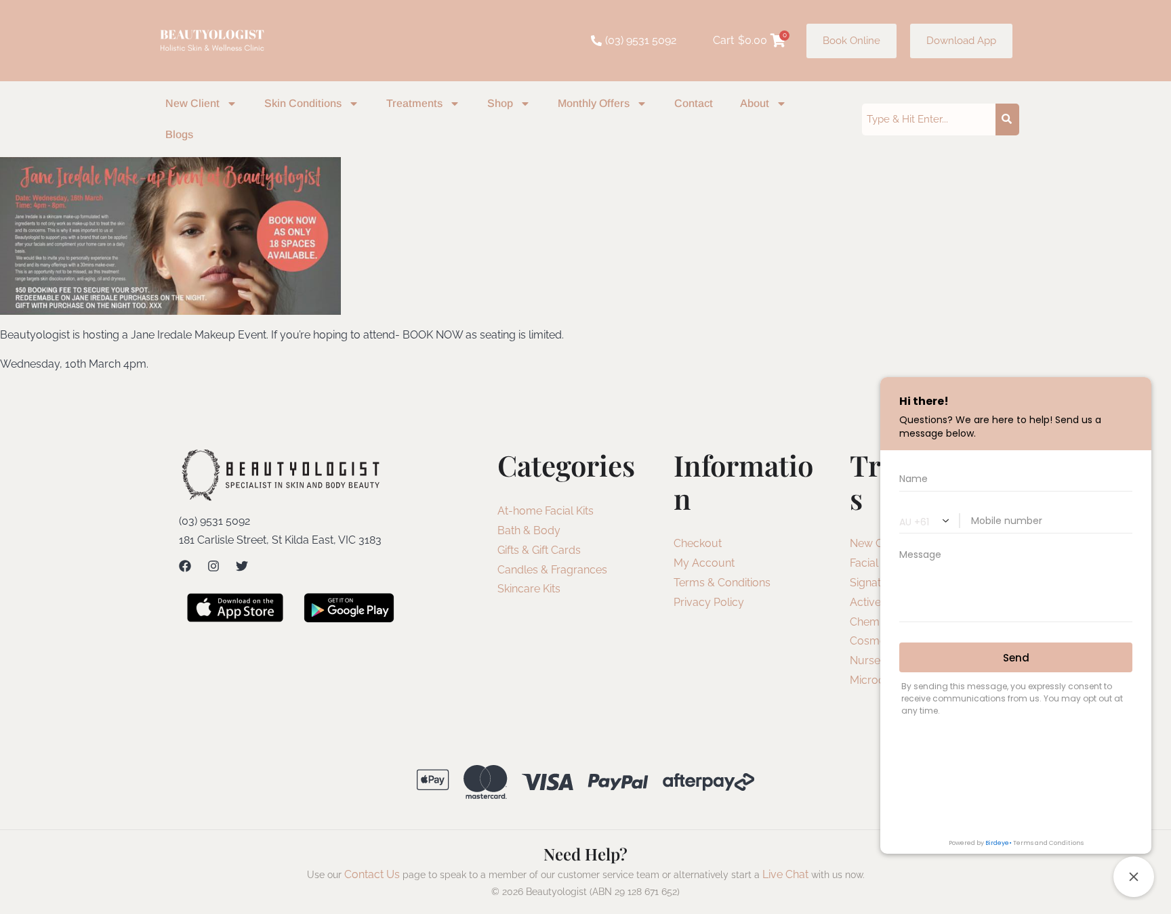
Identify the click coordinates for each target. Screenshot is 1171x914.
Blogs (179, 134)
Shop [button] (500, 103)
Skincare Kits (528, 588)
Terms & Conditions (722, 582)
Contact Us (372, 874)
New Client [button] (192, 103)
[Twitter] (242, 566)
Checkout (698, 543)
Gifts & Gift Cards (539, 550)
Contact (693, 103)
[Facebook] (185, 566)
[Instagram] (213, 566)
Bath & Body (528, 530)
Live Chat (785, 874)
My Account (704, 563)
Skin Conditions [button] (303, 103)
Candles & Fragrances (552, 569)
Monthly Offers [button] (594, 103)
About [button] (754, 103)
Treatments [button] (414, 103)
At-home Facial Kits (545, 510)
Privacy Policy (709, 602)
